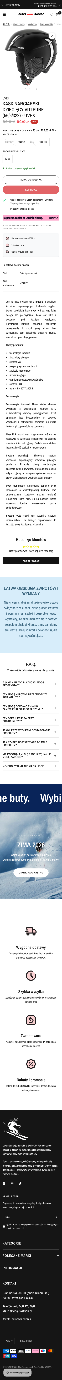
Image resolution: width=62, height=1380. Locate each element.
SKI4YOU (6, 24)
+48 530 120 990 (24, 1306)
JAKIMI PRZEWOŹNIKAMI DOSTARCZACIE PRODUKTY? (26, 731)
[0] (57, 14)
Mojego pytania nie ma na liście (23, 766)
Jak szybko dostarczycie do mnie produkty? (25, 743)
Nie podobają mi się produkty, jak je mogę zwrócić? (27, 755)
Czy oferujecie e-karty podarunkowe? (18, 719)
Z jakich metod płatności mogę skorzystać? (23, 683)
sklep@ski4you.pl (21, 1311)
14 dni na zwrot (18, 245)
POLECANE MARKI (17, 1255)
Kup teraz (31, 189)
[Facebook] (6, 1183)
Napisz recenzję (31, 560)
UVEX (6, 98)
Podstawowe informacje (16, 265)
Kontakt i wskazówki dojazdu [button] (17, 1318)
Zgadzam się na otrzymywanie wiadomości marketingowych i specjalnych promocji (32, 1226)
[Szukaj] (52, 14)
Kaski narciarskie (46, 24)
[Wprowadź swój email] (56, 1217)
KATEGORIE (12, 1243)
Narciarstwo (32, 24)
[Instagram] (14, 1183)
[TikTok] (22, 1183)
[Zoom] (52, 36)
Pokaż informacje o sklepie (22, 208)
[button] (30, 872)
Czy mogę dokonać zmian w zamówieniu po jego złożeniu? (23, 707)
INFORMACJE (13, 1267)
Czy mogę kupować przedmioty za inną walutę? (25, 695)
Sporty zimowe (18, 24)
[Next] (37, 89)
